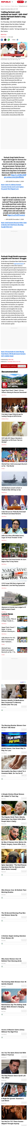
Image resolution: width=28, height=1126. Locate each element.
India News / (8, 6)
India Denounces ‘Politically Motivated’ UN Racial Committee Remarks (14, 513)
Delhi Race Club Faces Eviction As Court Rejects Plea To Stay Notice (14, 560)
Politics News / (14, 6)
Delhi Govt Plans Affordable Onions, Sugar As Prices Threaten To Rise (13, 537)
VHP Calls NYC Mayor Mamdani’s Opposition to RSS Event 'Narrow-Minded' (12, 440)
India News (3, 37)
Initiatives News (5, 418)
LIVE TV (21, 2)
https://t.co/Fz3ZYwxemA (16, 215)
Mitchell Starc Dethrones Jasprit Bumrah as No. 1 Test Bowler (14, 465)
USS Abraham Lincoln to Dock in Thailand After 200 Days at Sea (12, 489)
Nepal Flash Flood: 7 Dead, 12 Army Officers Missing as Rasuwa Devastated (8, 630)
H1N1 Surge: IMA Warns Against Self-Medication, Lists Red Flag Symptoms (13, 584)
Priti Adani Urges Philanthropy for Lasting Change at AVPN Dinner (12, 415)
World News (4, 492)
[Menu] (26, 2)
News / (2, 6)
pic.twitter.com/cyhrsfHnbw (14, 177)
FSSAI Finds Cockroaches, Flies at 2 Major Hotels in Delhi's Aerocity (9, 620)
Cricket (3, 468)
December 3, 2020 (18, 181)
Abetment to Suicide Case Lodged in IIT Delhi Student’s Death (14, 608)
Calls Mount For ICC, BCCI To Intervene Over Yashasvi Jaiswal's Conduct (8, 641)
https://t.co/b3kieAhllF (18, 175)
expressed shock (19, 263)
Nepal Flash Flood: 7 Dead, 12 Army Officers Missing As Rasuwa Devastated (14, 391)
